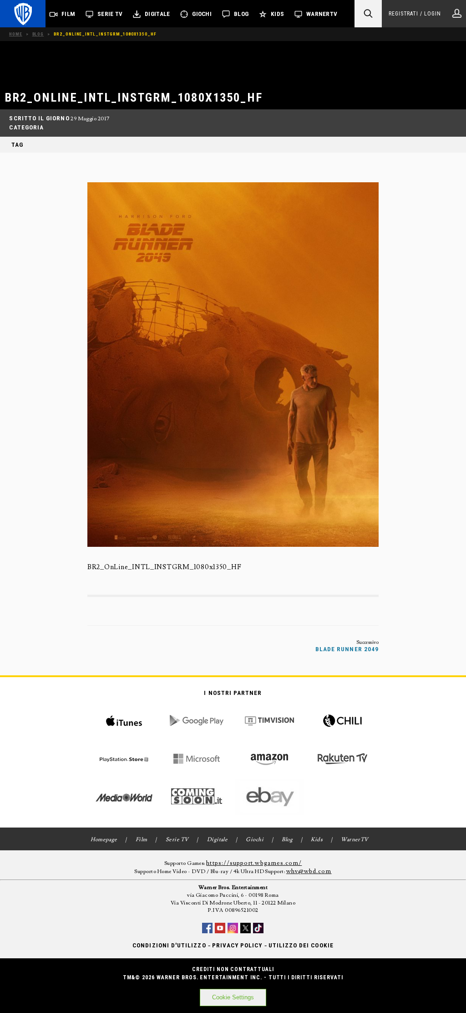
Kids (277, 13)
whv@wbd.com (309, 871)
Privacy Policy (237, 945)
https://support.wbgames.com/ (254, 863)
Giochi (202, 13)
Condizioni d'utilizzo (169, 945)
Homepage (104, 839)
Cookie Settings (233, 997)
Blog (241, 13)
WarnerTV (321, 13)
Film (68, 13)
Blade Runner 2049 (347, 649)
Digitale (157, 13)
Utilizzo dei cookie (301, 945)
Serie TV (109, 13)
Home (15, 33)
